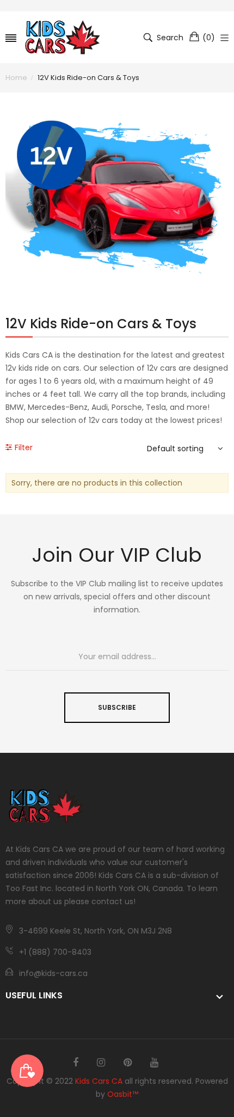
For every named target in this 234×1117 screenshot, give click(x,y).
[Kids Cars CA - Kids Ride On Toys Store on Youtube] (154, 1062)
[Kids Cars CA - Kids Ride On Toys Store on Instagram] (101, 1062)
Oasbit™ (122, 1094)
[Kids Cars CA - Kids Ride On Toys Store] (62, 37)
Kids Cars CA (98, 1081)
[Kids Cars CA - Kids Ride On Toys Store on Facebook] (75, 1062)
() (208, 37)
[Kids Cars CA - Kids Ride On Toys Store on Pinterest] (127, 1062)
